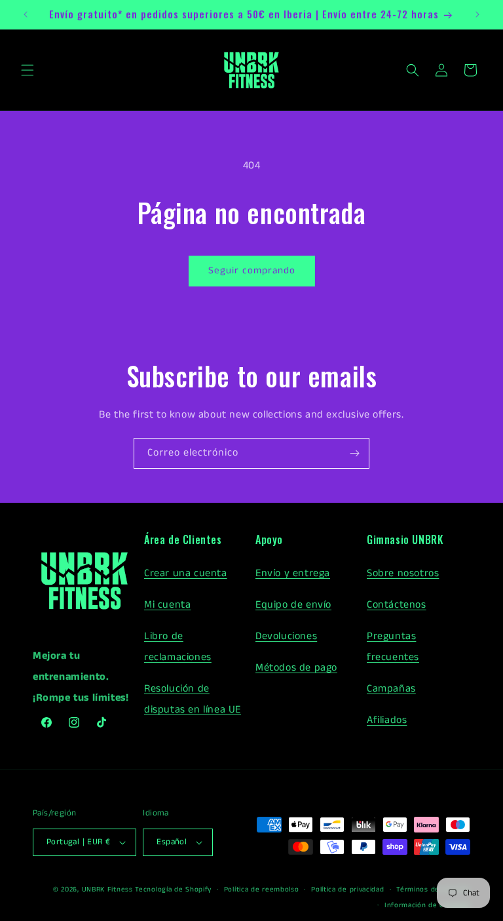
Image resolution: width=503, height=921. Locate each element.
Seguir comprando (251, 270)
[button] (27, 70)
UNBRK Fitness (107, 889)
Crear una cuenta (185, 573)
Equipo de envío (293, 604)
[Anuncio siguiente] (477, 14)
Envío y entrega (292, 573)
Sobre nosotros (403, 573)
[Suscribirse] (354, 453)
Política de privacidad (347, 889)
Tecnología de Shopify (173, 889)
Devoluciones (286, 636)
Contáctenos (396, 604)
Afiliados (387, 720)
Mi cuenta (167, 604)
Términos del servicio (433, 889)
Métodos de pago (296, 667)
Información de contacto (427, 905)
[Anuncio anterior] (25, 14)
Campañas (391, 688)
